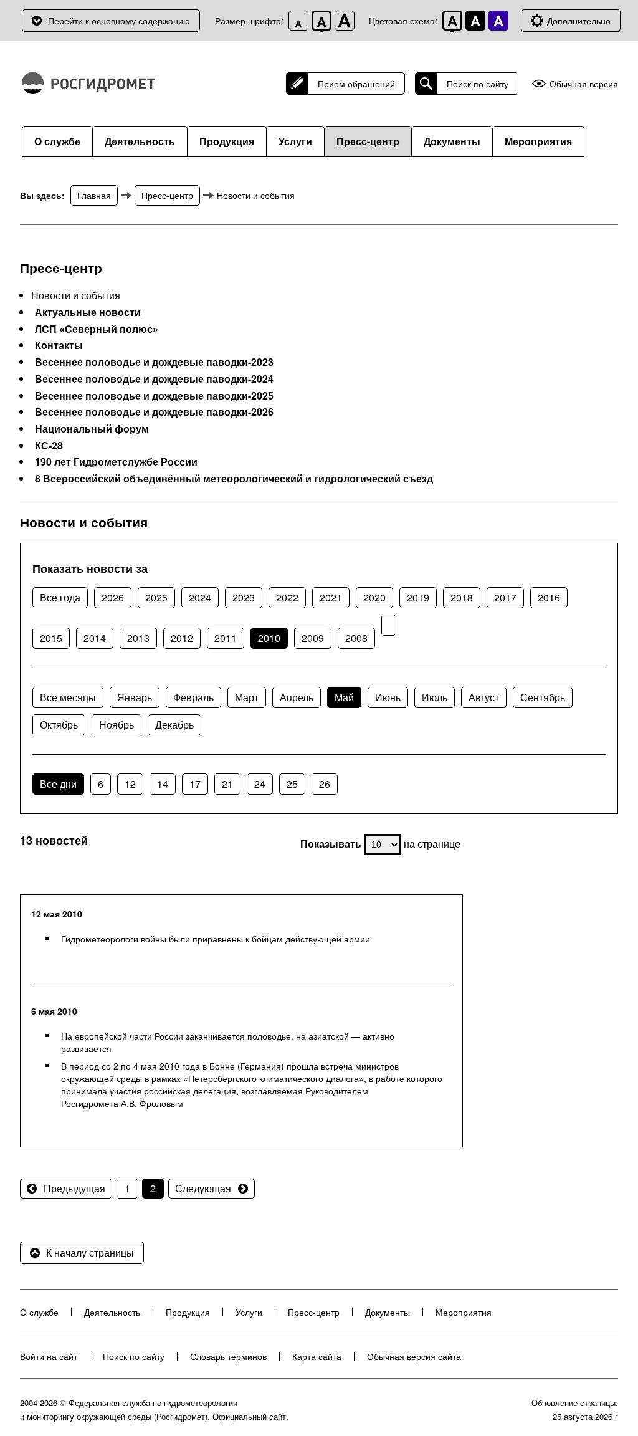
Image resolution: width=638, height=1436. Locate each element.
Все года (60, 597)
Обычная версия (584, 84)
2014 (94, 638)
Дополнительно (579, 20)
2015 (51, 638)
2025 (156, 597)
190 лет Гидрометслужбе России (116, 462)
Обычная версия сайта (414, 1356)
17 (195, 784)
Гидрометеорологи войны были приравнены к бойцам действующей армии (215, 938)
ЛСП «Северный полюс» (96, 329)
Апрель (296, 697)
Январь (134, 697)
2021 (331, 597)
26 (324, 784)
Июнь (388, 697)
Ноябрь (116, 724)
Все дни (58, 784)
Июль (434, 697)
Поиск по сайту (477, 83)
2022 (287, 597)
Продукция (226, 141)
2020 (374, 597)
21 (227, 784)
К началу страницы (90, 1252)
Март (247, 697)
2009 (313, 638)
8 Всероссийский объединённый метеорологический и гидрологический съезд (234, 479)
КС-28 (49, 445)
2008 (356, 638)
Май (344, 697)
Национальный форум (92, 429)
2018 (461, 597)
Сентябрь (542, 697)
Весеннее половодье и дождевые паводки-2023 (154, 362)
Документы (452, 141)
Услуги (295, 141)
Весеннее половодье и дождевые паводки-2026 (154, 412)
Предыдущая (74, 1188)
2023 (243, 597)
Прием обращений (356, 83)
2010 (269, 638)
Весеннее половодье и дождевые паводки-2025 (154, 396)
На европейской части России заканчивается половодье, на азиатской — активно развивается (227, 1042)
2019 (418, 597)
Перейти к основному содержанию (119, 20)
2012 (182, 638)
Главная (94, 195)
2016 (549, 597)
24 (259, 784)
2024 (200, 597)
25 (292, 784)
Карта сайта (316, 1356)
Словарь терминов (228, 1356)
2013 (138, 638)
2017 (505, 597)
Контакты (59, 345)
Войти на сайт (48, 1356)
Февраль (193, 697)
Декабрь (174, 724)
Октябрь (59, 724)
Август (484, 697)
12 (130, 784)
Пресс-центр (367, 141)
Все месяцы (68, 697)
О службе (57, 141)
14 (162, 784)
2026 (113, 597)
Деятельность (140, 141)
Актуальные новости (88, 312)
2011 (225, 638)
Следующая (203, 1188)
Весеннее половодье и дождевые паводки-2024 (154, 379)
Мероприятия (538, 141)
